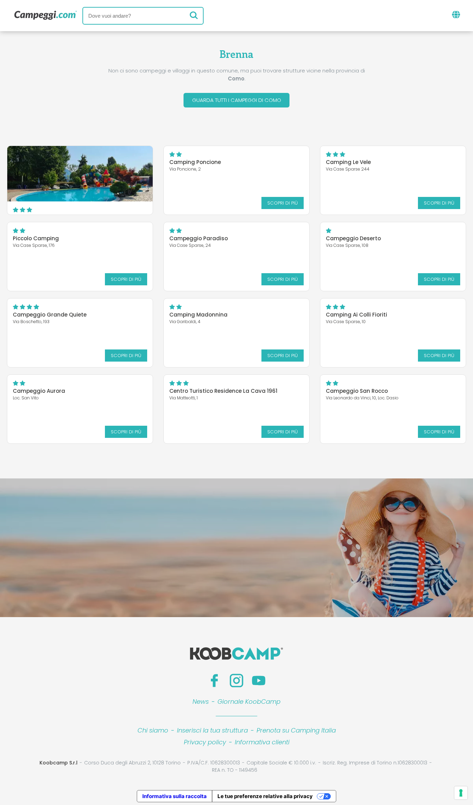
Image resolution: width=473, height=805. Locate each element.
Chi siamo (152, 730)
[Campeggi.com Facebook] (214, 680)
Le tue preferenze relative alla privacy (265, 796)
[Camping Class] (80, 173)
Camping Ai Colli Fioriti (356, 314)
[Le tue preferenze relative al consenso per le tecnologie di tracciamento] (460, 792)
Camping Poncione (195, 162)
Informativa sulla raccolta (174, 796)
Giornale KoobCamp (248, 701)
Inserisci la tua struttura (212, 730)
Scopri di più (282, 203)
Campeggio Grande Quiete (50, 314)
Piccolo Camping (36, 238)
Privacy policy (205, 742)
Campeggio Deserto (353, 238)
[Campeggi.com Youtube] (259, 680)
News (201, 701)
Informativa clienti (262, 742)
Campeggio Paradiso (198, 238)
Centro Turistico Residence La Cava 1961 (223, 391)
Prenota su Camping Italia (296, 730)
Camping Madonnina (198, 314)
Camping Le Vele (348, 162)
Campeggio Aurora (39, 391)
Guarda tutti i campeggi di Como (236, 100)
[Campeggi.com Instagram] (236, 680)
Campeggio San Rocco (357, 391)
